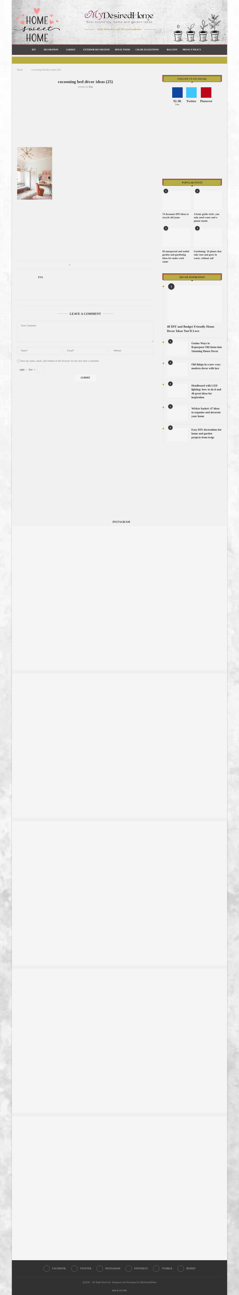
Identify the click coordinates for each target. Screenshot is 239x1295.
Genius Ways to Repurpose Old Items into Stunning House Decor (206, 347)
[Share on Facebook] (76, 265)
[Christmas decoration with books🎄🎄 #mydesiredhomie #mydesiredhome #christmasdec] (119, 675)
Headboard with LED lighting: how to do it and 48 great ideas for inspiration (206, 391)
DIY (34, 49)
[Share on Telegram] (93, 265)
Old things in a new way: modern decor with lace (206, 366)
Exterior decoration (96, 49)
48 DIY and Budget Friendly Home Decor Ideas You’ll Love (190, 329)
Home (20, 69)
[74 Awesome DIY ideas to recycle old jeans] (176, 200)
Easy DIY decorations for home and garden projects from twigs (206, 433)
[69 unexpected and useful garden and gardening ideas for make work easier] (176, 237)
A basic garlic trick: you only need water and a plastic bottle (206, 217)
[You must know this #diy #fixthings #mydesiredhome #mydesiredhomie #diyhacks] (119, 971)
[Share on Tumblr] (86, 265)
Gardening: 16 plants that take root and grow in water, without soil (208, 255)
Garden (70, 49)
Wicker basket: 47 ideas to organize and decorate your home (206, 412)
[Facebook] (107, 36)
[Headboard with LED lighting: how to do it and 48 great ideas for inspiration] (177, 391)
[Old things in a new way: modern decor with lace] (177, 370)
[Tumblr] (127, 36)
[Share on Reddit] (89, 265)
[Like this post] (72, 265)
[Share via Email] (99, 265)
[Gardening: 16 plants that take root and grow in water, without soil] (208, 237)
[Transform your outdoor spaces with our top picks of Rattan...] (119, 823)
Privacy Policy (192, 49)
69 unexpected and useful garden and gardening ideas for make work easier (175, 256)
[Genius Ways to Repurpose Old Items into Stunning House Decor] (177, 348)
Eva (91, 87)
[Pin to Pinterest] (83, 265)
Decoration (51, 49)
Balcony (172, 49)
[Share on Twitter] (79, 265)
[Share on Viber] (96, 265)
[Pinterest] (122, 36)
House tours (122, 49)
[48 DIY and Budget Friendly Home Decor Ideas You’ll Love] (194, 304)
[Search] (205, 50)
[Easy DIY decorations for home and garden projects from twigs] (177, 435)
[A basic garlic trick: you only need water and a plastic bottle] (208, 200)
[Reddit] (132, 36)
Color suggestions (147, 49)
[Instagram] (117, 36)
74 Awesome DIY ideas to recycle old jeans (175, 216)
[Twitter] (112, 36)
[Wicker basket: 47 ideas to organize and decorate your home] (177, 414)
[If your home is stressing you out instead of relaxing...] (119, 1118)
